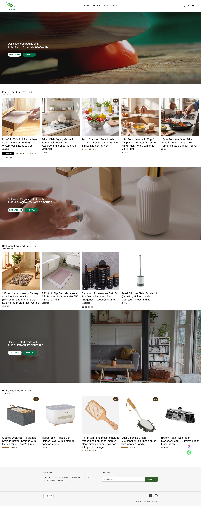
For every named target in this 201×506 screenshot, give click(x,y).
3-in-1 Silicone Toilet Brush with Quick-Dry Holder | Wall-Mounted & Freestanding (139, 296)
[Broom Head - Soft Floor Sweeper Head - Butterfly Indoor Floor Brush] (180, 416)
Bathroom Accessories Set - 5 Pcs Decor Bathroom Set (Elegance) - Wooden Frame (99, 296)
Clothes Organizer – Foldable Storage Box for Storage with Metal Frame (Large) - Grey (19, 440)
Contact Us (62, 480)
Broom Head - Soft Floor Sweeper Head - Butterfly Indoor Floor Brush (180, 440)
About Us (46, 477)
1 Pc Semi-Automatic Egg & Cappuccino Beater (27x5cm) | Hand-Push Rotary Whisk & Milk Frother (139, 144)
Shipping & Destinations (61, 477)
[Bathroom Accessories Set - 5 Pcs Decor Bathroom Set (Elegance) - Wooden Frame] (100, 272)
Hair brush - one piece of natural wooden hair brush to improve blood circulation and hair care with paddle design (100, 442)
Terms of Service (49, 480)
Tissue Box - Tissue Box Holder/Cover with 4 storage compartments (58, 440)
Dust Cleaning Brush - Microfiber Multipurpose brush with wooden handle (138, 440)
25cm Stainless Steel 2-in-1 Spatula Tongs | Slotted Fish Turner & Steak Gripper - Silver (179, 142)
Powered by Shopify (152, 501)
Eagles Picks (142, 501)
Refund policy (77, 477)
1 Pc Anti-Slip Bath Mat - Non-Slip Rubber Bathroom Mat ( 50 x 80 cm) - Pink (60, 296)
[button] (189, 452)
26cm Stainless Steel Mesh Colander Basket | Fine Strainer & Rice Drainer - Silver (100, 142)
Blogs (87, 477)
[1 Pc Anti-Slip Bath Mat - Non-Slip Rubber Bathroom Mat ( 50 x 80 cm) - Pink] (61, 272)
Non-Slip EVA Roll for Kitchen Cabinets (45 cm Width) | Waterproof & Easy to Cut (19, 142)
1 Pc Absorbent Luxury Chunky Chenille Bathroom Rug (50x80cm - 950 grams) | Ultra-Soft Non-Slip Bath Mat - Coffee (20, 298)
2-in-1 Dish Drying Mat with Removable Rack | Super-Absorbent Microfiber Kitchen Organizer (59, 144)
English (47, 496)
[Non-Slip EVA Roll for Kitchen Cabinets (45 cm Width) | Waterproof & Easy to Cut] (21, 118)
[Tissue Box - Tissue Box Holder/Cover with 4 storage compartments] (61, 416)
